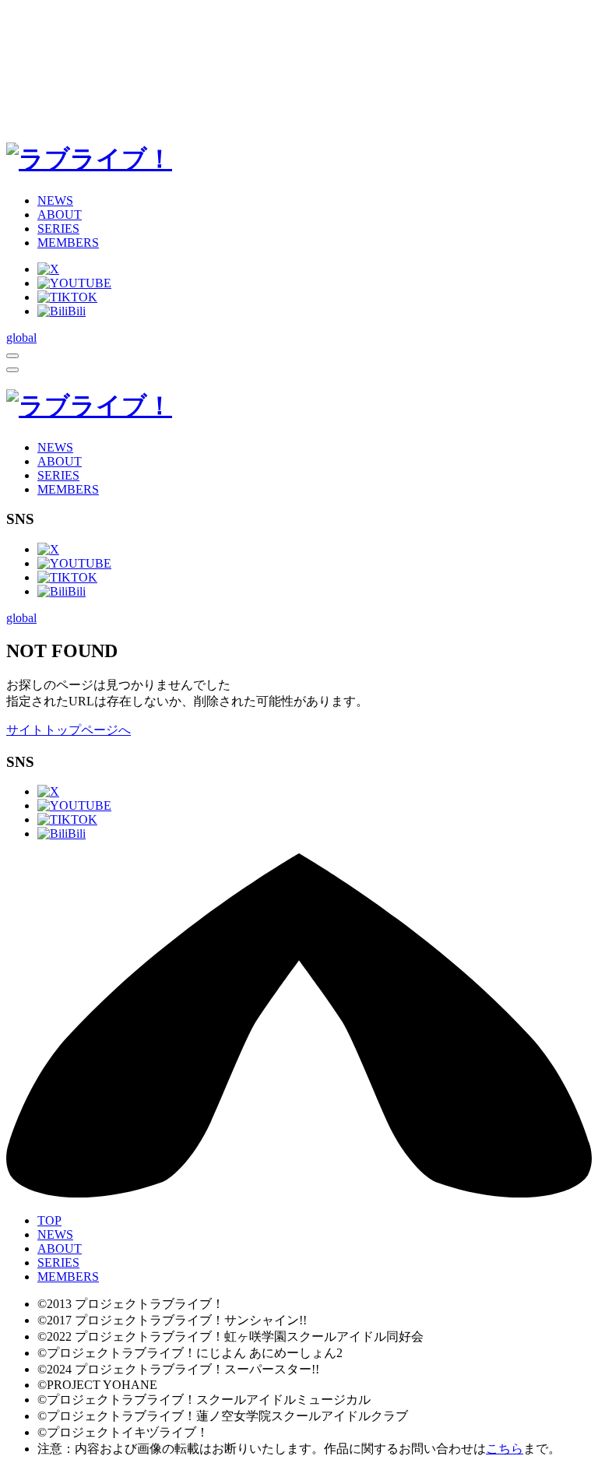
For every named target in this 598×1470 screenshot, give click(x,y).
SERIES (58, 228)
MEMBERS (68, 242)
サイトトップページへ (68, 730)
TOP (49, 1220)
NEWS (55, 200)
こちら (504, 1448)
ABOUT (59, 214)
